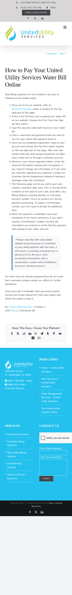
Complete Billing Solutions (15, 443)
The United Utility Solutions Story (50, 410)
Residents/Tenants (21, 109)
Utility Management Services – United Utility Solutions (51, 397)
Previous (52, 53)
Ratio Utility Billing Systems (16, 454)
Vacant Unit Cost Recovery (16, 476)
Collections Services (18, 434)
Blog (14, 310)
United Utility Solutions (21, 306)
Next (62, 53)
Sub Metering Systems (14, 465)
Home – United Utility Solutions (52, 369)
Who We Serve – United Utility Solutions (50, 382)
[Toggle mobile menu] (65, 27)
